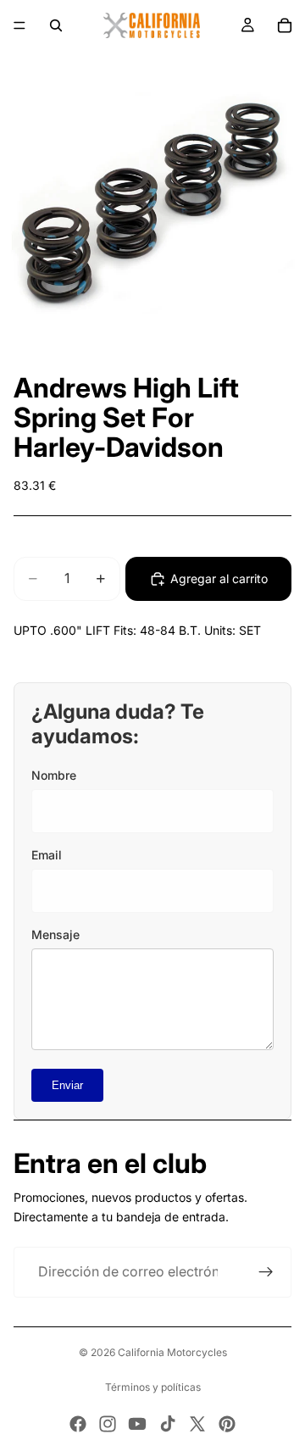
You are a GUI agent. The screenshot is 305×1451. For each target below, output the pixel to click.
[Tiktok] (168, 1424)
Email (46, 855)
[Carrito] (284, 25)
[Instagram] (107, 1424)
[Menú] (19, 25)
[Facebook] (78, 1424)
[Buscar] (56, 25)
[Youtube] (137, 1424)
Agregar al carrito (219, 578)
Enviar (67, 1085)
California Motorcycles (172, 1352)
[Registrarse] (266, 1272)
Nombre (53, 775)
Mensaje (55, 934)
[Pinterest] (227, 1424)
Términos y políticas (153, 1387)
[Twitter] (197, 1424)
